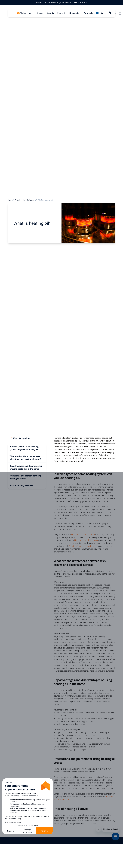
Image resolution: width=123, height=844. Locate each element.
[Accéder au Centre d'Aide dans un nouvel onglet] (109, 13)
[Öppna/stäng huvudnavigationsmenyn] (13, 13)
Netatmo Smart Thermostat (83, 534)
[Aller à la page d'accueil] (26, 13)
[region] (61, 2)
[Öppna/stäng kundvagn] (119, 13)
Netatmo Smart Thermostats (81, 546)
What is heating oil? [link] (45, 200)
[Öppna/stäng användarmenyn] (114, 13)
